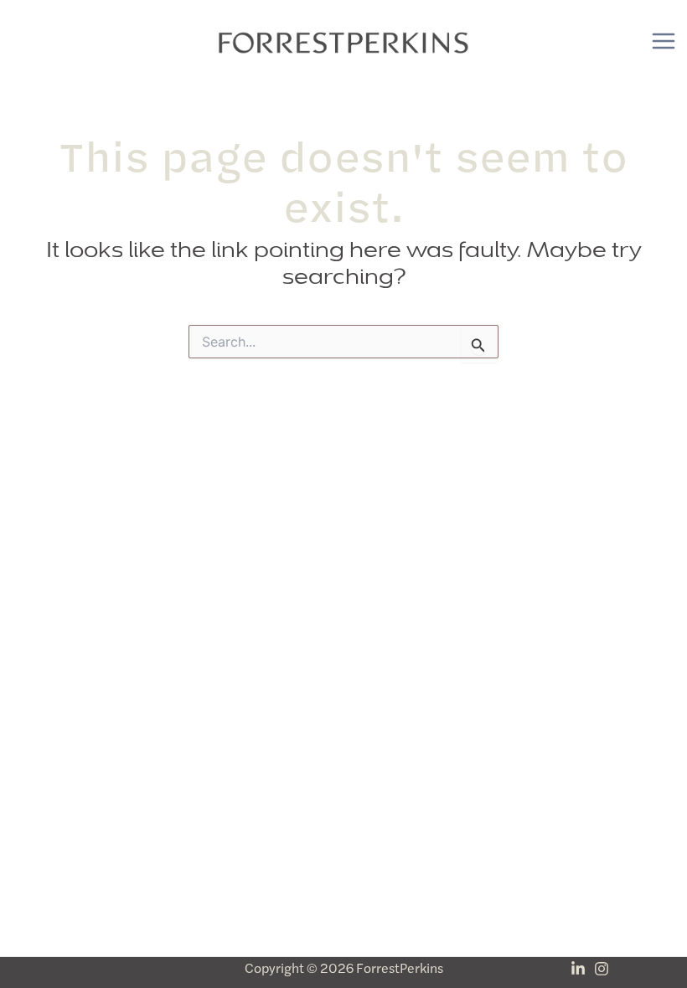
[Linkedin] (578, 968)
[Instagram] (601, 968)
